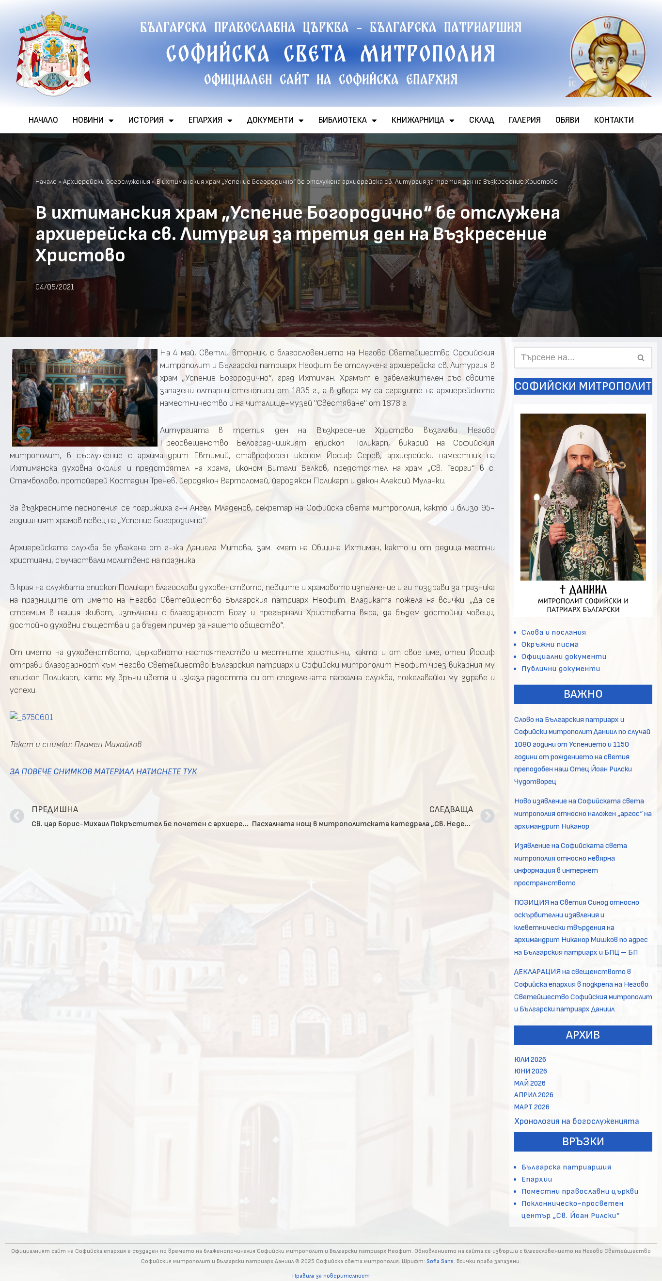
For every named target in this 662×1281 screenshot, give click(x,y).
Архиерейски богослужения (106, 181)
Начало (46, 181)
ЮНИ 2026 (530, 1071)
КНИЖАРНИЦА (418, 120)
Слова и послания (553, 632)
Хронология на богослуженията (576, 1121)
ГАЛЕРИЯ (525, 120)
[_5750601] (31, 717)
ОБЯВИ (567, 120)
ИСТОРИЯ (146, 120)
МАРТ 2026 (532, 1107)
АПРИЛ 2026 (533, 1095)
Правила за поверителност (331, 1276)
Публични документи (560, 668)
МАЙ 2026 (530, 1083)
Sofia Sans (440, 1261)
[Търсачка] (641, 357)
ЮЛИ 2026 (530, 1059)
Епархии (536, 1179)
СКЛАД (481, 120)
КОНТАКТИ (614, 120)
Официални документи (564, 656)
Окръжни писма (550, 644)
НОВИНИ (88, 120)
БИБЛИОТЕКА (342, 120)
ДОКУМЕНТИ (270, 120)
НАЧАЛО (43, 120)
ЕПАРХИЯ (205, 120)
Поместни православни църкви (580, 1191)
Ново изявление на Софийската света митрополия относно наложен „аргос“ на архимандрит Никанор (583, 814)
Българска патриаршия (566, 1167)
